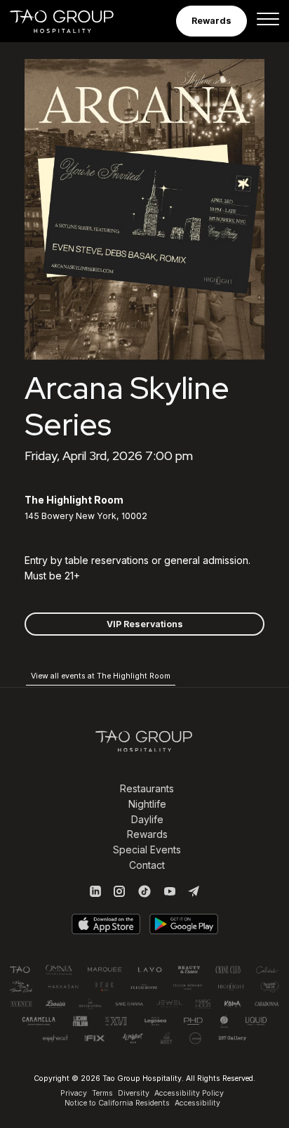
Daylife (147, 819)
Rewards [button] (211, 20)
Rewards (147, 834)
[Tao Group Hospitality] (71, 21)
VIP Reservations (145, 624)
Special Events (147, 849)
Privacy (73, 1093)
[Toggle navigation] (268, 21)
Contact (147, 865)
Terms (102, 1093)
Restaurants (147, 788)
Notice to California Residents (117, 1103)
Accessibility (197, 1103)
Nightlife (147, 804)
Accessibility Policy (189, 1093)
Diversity (133, 1093)
